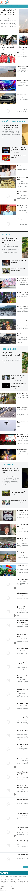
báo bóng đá (6, 876)
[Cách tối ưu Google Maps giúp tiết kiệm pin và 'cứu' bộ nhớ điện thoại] (6, 377)
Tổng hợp (12, 888)
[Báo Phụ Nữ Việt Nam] (19, 438)
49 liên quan (10, 129)
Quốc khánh (6, 881)
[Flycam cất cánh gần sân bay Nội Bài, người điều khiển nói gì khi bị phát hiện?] (8, 776)
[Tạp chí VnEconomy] (12, 152)
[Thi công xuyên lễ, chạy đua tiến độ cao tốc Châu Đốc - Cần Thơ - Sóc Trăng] (8, 556)
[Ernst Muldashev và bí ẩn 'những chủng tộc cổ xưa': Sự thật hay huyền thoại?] (8, 639)
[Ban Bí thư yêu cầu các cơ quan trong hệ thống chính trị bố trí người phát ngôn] (8, 666)
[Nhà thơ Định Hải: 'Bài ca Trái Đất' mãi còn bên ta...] (8, 735)
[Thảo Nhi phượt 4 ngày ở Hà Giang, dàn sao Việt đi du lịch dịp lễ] (8, 584)
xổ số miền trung (14, 879)
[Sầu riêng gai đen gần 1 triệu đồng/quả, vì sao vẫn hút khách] (8, 818)
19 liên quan (25, 207)
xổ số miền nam (16, 878)
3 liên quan (17, 159)
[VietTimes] (18, 411)
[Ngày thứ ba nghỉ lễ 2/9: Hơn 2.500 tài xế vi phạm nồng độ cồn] (8, 297)
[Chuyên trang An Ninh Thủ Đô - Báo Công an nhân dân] (18, 650)
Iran (23, 879)
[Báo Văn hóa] (18, 719)
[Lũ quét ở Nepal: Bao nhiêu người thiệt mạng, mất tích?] (8, 310)
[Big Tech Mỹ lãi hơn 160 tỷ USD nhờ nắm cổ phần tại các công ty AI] (6, 150)
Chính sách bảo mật (3, 890)
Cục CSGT (11, 881)
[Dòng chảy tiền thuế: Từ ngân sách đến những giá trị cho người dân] (8, 708)
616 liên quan (24, 167)
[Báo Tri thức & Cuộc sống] (19, 221)
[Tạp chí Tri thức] (18, 68)
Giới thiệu (1, 888)
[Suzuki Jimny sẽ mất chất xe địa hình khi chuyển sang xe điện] (6, 493)
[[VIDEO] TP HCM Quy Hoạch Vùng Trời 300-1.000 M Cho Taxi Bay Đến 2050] (8, 425)
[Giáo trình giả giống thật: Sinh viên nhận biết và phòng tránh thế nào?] (8, 721)
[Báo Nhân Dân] (3, 129)
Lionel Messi (24, 876)
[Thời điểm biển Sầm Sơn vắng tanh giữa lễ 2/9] (8, 71)
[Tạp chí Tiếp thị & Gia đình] (17, 693)
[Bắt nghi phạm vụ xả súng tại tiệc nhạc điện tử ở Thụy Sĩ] (8, 597)
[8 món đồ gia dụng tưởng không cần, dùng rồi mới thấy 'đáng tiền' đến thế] (8, 694)
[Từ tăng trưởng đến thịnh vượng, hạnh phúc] (6, 158)
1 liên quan (17, 152)
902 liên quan (25, 705)
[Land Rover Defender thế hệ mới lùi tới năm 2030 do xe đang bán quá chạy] (8, 338)
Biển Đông (20, 879)
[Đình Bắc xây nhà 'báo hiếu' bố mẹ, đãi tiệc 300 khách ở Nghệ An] (8, 170)
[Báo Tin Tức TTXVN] (1, 49)
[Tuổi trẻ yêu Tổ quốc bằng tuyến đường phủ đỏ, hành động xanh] (8, 570)
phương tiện (3, 878)
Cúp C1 (16, 876)
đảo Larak (2, 879)
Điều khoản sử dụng (3, 889)
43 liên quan (25, 54)
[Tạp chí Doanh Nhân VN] (18, 82)
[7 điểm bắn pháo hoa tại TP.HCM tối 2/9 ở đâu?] (6, 263)
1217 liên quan (25, 610)
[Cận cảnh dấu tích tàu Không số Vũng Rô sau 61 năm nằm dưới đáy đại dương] (8, 831)
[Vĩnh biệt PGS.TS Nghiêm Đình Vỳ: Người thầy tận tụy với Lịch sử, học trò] (8, 529)
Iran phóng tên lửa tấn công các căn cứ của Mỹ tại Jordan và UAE (8, 12)
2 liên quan (8, 244)
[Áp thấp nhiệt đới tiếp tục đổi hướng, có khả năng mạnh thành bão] (8, 110)
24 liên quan (24, 82)
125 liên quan (25, 555)
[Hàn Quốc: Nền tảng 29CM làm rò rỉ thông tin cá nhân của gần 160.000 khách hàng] (6, 385)
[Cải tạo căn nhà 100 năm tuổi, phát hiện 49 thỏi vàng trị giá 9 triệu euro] (8, 182)
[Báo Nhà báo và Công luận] (19, 294)
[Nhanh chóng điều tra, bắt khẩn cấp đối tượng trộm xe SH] (8, 652)
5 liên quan (24, 567)
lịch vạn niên (7, 879)
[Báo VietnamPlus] (12, 388)
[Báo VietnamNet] (18, 54)
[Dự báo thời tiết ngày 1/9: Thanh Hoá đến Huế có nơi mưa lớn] (8, 398)
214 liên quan (19, 380)
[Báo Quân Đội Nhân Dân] (1, 17)
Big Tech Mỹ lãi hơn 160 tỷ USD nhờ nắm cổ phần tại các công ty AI (18, 149)
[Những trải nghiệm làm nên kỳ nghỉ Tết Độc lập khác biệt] (8, 454)
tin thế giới (12, 876)
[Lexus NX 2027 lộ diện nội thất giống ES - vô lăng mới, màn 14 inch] (8, 763)
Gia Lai (20, 876)
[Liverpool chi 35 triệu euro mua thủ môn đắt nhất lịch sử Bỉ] (8, 749)
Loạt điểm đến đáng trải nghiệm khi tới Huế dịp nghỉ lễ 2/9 (10, 240)
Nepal (2, 876)
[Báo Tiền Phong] (20, 49)
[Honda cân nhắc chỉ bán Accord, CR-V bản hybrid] (8, 98)
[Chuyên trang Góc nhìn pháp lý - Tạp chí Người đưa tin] (18, 789)
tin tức (2, 881)
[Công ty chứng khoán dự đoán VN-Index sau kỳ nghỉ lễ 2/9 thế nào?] (8, 85)
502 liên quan (25, 195)
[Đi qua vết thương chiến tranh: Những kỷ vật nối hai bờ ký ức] (8, 515)
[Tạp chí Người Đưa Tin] (18, 308)
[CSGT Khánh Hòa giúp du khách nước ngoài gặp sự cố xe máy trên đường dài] (8, 324)
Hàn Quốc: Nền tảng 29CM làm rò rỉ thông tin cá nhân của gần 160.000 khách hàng (18, 385)
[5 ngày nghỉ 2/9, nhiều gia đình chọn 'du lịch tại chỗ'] (6, 271)
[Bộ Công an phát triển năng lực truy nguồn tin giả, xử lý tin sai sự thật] (8, 210)
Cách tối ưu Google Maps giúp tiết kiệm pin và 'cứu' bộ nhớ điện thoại (18, 377)
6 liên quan (24, 68)
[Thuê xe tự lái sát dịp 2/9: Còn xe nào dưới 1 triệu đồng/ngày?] (6, 502)
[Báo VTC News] (19, 96)
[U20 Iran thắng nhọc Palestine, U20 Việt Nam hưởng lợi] (8, 57)
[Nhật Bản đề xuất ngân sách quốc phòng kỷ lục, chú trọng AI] (8, 804)
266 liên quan (25, 411)
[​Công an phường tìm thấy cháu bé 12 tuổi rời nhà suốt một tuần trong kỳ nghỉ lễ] (8, 680)
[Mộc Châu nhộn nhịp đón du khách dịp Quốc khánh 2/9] (8, 845)
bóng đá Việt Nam (9, 878)
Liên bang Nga (16, 881)
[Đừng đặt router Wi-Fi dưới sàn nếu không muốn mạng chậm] (8, 223)
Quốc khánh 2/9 (22, 881)
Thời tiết (22, 878)
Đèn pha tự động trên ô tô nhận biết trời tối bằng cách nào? (10, 471)
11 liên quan (26, 624)
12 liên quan (25, 282)
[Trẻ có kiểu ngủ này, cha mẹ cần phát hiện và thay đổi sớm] (8, 859)
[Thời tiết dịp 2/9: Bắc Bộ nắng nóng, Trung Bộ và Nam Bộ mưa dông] (8, 40)
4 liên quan (24, 451)
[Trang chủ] (4, 2)
